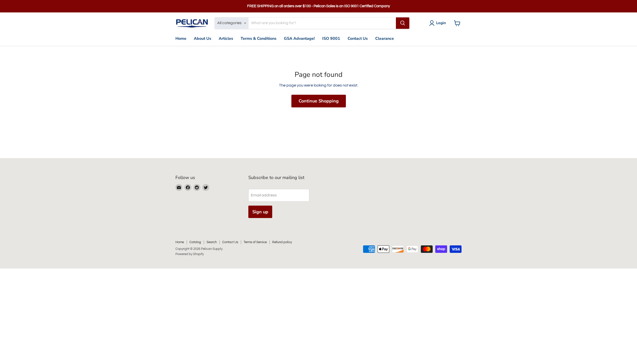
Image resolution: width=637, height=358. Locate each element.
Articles (226, 38)
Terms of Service (255, 242)
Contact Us (358, 38)
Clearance (384, 38)
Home (180, 38)
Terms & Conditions (258, 38)
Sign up (260, 212)
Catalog (195, 242)
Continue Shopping (319, 101)
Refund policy (282, 242)
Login (441, 22)
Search (212, 242)
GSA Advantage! (299, 38)
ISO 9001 (331, 38)
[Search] (402, 23)
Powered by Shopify (189, 254)
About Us (202, 38)
